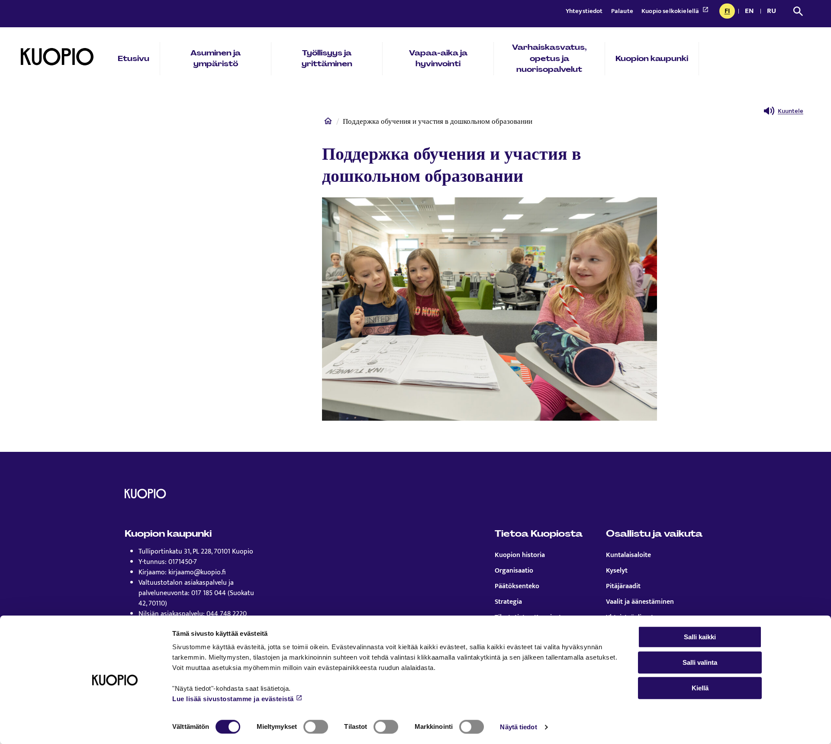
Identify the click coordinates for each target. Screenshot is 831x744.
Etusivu (133, 58)
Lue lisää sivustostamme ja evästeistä (233, 698)
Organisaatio (514, 571)
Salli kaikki (700, 637)
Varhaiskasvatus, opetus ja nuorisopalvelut (549, 58)
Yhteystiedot (585, 11)
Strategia (508, 602)
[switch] (315, 727)
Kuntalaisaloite (628, 555)
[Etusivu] (328, 123)
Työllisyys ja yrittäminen (327, 58)
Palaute (623, 11)
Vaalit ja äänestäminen (640, 602)
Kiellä (700, 688)
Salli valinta (700, 662)
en (751, 12)
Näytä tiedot (518, 727)
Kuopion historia (520, 555)
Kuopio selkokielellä (670, 11)
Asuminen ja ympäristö (215, 58)
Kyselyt (617, 571)
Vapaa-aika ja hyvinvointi (438, 58)
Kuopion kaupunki (651, 58)
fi (729, 12)
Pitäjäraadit (623, 586)
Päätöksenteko (517, 586)
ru (773, 12)
